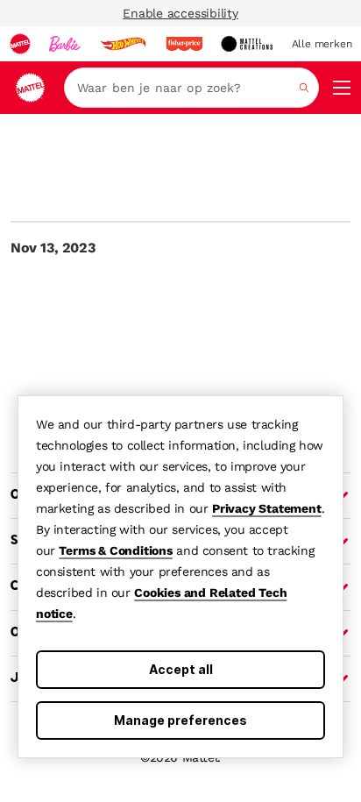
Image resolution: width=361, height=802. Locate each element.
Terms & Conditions (115, 550)
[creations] (247, 43)
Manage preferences (180, 720)
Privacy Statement (267, 508)
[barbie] (65, 43)
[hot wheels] (122, 43)
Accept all (181, 669)
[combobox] (191, 87)
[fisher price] (184, 43)
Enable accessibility (180, 13)
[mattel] (20, 43)
